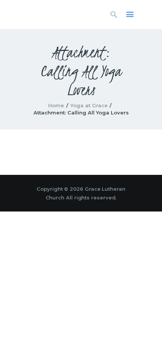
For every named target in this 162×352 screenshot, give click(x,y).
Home (56, 105)
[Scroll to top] (149, 333)
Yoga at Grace (89, 105)
